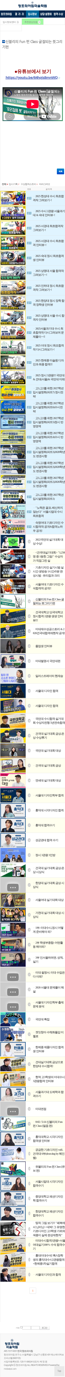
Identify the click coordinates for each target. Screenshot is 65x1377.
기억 (17, 1328)
